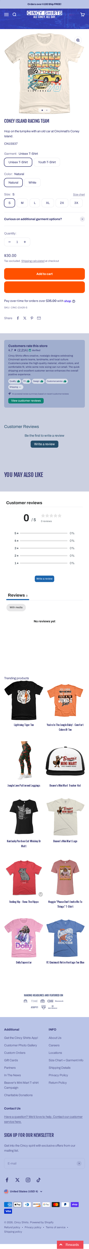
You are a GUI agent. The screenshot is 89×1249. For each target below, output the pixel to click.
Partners (10, 1067)
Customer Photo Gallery (20, 1045)
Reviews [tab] (18, 595)
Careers (54, 1045)
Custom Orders (14, 1052)
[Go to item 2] (46, 110)
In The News (12, 1075)
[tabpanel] (44, 635)
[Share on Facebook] (17, 318)
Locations (55, 1052)
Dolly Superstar (24, 962)
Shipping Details (60, 1067)
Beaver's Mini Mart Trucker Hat (65, 785)
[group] (44, 1002)
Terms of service (55, 1227)
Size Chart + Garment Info (66, 1060)
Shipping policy (13, 1231)
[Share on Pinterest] (31, 318)
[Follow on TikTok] (38, 1180)
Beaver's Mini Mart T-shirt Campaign (21, 1085)
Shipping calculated (32, 261)
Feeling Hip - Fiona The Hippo (23, 902)
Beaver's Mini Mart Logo (65, 841)
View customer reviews (26, 400)
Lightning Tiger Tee (24, 725)
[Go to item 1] (42, 110)
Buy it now (44, 287)
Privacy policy (33, 1227)
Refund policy (12, 1227)
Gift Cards (11, 1060)
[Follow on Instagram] (28, 1180)
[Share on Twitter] (24, 318)
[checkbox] (16, 607)
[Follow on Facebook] (7, 1180)
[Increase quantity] (25, 242)
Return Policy (58, 1082)
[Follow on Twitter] (17, 1180)
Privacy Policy (58, 1075)
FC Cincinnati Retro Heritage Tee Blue (65, 962)
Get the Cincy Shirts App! (21, 1037)
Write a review (44, 444)
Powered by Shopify (42, 1222)
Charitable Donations (18, 1095)
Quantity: (10, 233)
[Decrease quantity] (9, 242)
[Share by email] (38, 318)
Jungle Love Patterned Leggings (23, 785)
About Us (55, 1037)
